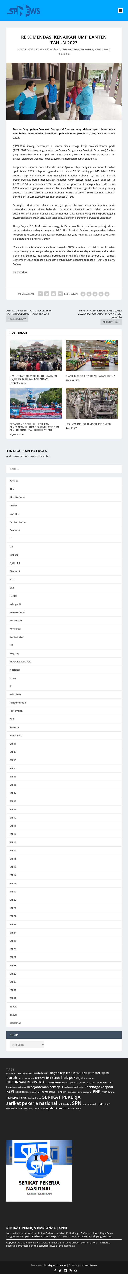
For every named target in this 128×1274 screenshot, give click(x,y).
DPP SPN (40, 1078)
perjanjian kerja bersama (79, 1092)
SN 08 (13, 801)
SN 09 (13, 809)
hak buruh (53, 1078)
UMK (101, 1104)
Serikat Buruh (34, 1098)
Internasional (17, 612)
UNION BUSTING (14, 1108)
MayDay (14, 653)
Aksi (12, 489)
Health (14, 596)
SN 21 (13, 907)
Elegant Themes (57, 1265)
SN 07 (13, 792)
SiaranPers (87, 49)
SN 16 (13, 866)
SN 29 (13, 973)
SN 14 (13, 850)
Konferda (15, 628)
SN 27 (13, 957)
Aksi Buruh (11, 1073)
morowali (35, 1092)
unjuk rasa (28, 1108)
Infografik (15, 604)
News (76, 49)
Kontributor (53, 49)
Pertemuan (16, 710)
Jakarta (74, 1082)
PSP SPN (12, 1097)
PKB (12, 719)
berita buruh (41, 1073)
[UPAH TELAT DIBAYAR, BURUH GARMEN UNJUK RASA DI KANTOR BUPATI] (36, 355)
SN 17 (13, 875)
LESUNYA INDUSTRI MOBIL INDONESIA (89, 424)
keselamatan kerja (72, 1087)
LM (11, 645)
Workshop (15, 1022)
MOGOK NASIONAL (20, 661)
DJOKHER (15, 563)
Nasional (67, 49)
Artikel (13, 505)
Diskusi (14, 554)
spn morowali (89, 1104)
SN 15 (13, 858)
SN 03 (13, 760)
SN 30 (13, 981)
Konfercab (16, 620)
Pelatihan (15, 694)
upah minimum (56, 1108)
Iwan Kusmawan (58, 1082)
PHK (96, 1091)
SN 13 (13, 842)
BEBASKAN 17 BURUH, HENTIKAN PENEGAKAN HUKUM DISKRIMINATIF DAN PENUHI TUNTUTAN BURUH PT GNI (34, 427)
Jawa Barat (102, 1082)
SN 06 (13, 784)
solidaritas (64, 1104)
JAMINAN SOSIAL (88, 1082)
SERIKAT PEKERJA (61, 1097)
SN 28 (13, 965)
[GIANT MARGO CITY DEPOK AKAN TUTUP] (92, 355)
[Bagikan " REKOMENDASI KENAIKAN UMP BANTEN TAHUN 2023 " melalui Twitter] (47, 294)
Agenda (14, 481)
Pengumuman (18, 702)
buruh (11, 1077)
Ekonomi (41, 49)
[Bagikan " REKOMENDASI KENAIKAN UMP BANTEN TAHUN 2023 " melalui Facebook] (40, 294)
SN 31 (13, 990)
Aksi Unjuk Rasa (25, 1073)
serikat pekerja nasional (31, 1103)
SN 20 (13, 899)
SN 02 (97, 49)
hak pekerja (72, 1077)
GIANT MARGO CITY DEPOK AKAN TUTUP (90, 376)
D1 (11, 538)
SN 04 (13, 768)
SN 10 (13, 817)
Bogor (54, 1073)
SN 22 (13, 916)
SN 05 (13, 776)
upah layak (40, 1109)
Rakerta (14, 727)
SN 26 (13, 949)
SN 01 (13, 743)
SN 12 (13, 834)
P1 (11, 686)
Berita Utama (18, 522)
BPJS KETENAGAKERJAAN (95, 1073)
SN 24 (13, 932)
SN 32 (13, 998)
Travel (13, 1014)
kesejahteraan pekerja (44, 1087)
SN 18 (13, 883)
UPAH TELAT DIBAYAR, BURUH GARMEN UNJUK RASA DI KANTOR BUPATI (33, 377)
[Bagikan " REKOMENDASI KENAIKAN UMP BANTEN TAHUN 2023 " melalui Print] (60, 294)
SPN (77, 1103)
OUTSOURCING (48, 1092)
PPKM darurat (108, 1092)
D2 (11, 546)
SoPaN (13, 1006)
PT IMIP (23, 1098)
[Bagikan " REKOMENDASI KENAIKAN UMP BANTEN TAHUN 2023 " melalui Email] (53, 294)
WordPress (91, 1265)
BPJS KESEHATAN (70, 1073)
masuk (23, 456)
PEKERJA (61, 1091)
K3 (111, 1082)
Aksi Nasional (17, 497)
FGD (12, 579)
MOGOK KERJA (22, 1092)
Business (15, 530)
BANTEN (14, 513)
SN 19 (13, 891)
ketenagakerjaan (98, 1087)
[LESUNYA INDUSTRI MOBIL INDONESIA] (92, 403)
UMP (107, 1104)
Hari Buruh (89, 1078)
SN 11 (13, 825)
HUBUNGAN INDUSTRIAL (26, 1082)
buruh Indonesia (26, 1078)
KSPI (10, 1091)
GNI (12, 587)
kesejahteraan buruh (16, 1087)
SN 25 (13, 940)
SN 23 (13, 924)
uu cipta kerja (74, 1108)
